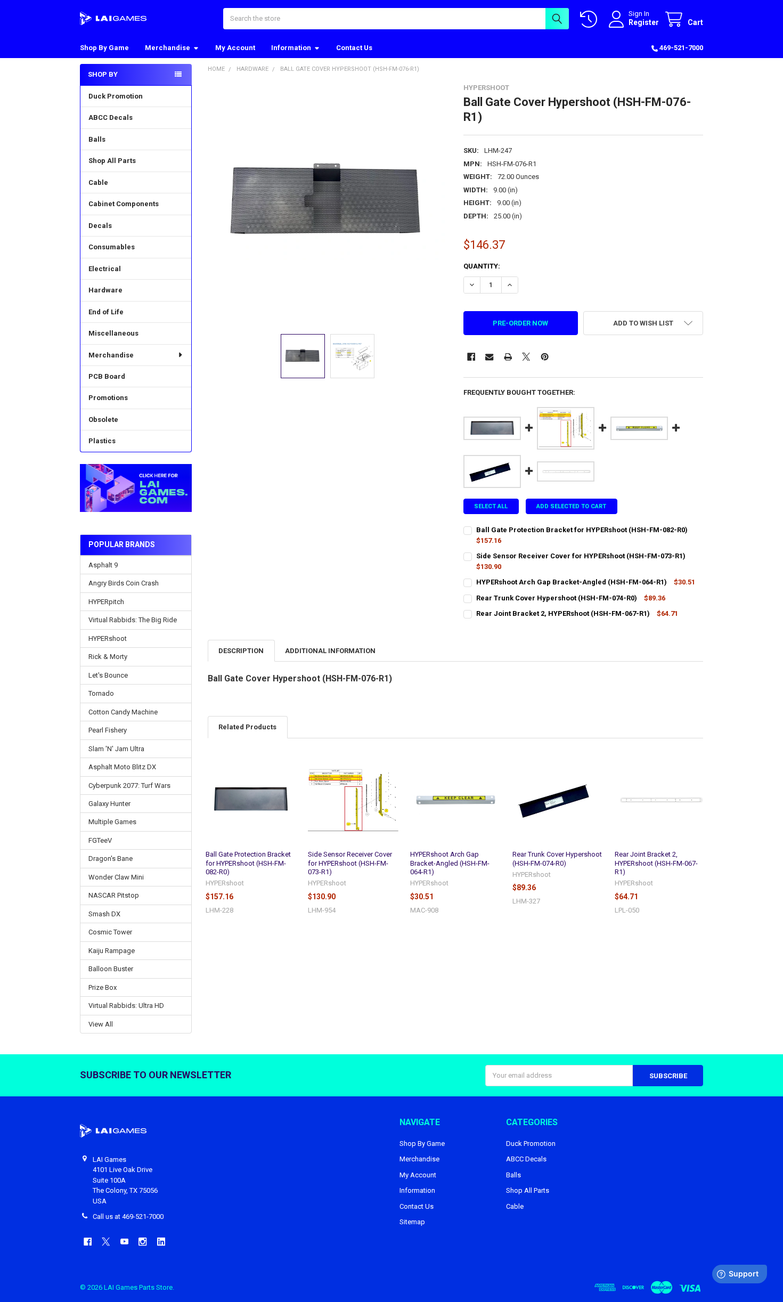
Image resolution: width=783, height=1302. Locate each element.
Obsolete (103, 420)
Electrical (104, 269)
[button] (135, 488)
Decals (100, 226)
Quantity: (481, 266)
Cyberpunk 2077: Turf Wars (129, 786)
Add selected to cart (571, 506)
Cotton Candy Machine (123, 712)
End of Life (106, 312)
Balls (96, 139)
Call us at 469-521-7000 (128, 1216)
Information (291, 48)
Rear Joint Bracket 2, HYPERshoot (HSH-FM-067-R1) (656, 863)
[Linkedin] (161, 1241)
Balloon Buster (110, 969)
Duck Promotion (115, 96)
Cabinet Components (123, 204)
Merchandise (167, 48)
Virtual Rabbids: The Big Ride (132, 620)
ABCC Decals (110, 117)
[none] (328, 204)
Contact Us (354, 48)
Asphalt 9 (103, 565)
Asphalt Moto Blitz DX (122, 767)
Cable (98, 182)
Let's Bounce (108, 675)
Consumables (111, 247)
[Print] (508, 356)
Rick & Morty (107, 657)
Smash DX (104, 914)
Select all (491, 506)
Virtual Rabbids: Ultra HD (126, 1006)
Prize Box (102, 987)
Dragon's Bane (110, 858)
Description (241, 651)
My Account (235, 48)
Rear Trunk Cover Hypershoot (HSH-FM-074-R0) (557, 858)
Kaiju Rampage (111, 951)
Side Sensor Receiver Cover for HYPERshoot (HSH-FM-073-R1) (350, 863)
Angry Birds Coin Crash (123, 583)
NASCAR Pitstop (113, 895)
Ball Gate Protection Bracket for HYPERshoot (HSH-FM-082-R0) (248, 863)
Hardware (105, 290)
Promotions (108, 398)
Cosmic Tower (110, 932)
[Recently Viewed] (590, 19)
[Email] (489, 356)
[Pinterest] (544, 356)
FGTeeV (100, 840)
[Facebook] (471, 356)
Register (644, 22)
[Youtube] (124, 1241)
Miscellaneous (113, 333)
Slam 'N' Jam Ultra (116, 749)
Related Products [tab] (247, 727)
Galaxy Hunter (109, 804)
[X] (526, 356)
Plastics (102, 441)
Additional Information (330, 651)
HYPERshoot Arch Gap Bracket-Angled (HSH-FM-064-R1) (450, 863)
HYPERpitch (106, 602)
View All (100, 1024)
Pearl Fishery (107, 730)
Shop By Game (104, 48)
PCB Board (106, 376)
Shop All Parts (112, 161)
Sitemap (412, 1222)
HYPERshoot (107, 638)
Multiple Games (112, 822)
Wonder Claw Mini (116, 877)
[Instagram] (142, 1241)
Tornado (101, 693)
